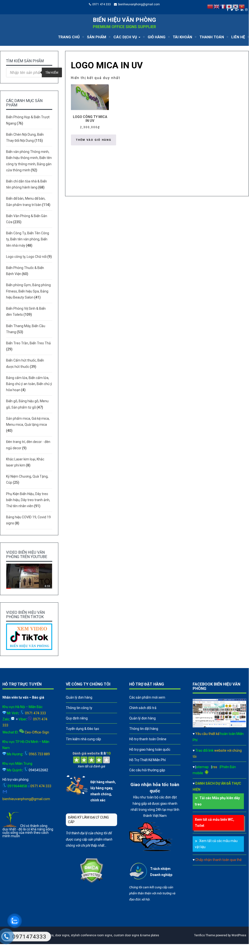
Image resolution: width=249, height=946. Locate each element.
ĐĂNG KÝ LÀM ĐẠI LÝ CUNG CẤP (88, 819)
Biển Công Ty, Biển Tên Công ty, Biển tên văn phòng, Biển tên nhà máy (27, 239)
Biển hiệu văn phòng (124, 19)
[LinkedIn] (242, 9)
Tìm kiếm (51, 72)
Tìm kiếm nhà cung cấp (83, 739)
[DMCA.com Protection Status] (91, 882)
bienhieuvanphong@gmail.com (139, 4)
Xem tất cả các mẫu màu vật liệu (216, 844)
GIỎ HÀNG (156, 37)
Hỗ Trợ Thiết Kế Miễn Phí (147, 760)
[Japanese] (229, 6)
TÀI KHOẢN (182, 37)
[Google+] (237, 9)
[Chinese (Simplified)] (210, 6)
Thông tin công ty (79, 708)
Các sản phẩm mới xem (147, 697)
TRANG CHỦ (69, 37)
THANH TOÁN (211, 37)
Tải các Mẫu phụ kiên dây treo (217, 801)
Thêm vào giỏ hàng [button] (93, 140)
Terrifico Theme (204, 935)
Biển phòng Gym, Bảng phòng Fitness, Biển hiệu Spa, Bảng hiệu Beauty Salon (28, 291)
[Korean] (235, 6)
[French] (223, 6)
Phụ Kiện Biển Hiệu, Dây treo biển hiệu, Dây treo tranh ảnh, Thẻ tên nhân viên (28, 500)
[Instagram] (247, 9)
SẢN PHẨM (96, 37)
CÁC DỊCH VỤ (125, 37)
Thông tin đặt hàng (143, 729)
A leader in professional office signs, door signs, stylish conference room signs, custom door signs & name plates (82, 935)
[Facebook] (228, 9)
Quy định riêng (77, 718)
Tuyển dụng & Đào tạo (82, 729)
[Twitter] (232, 9)
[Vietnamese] (242, 6)
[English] (217, 6)
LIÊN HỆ (238, 37)
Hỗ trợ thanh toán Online (147, 739)
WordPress (239, 935)
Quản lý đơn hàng (79, 697)
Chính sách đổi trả (142, 708)
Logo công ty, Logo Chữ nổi (26, 257)
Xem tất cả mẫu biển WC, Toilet (214, 823)
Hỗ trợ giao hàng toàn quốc (149, 749)
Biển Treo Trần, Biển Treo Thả (28, 343)
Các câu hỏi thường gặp (147, 770)
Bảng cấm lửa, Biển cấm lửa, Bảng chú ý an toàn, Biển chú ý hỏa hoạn (29, 384)
